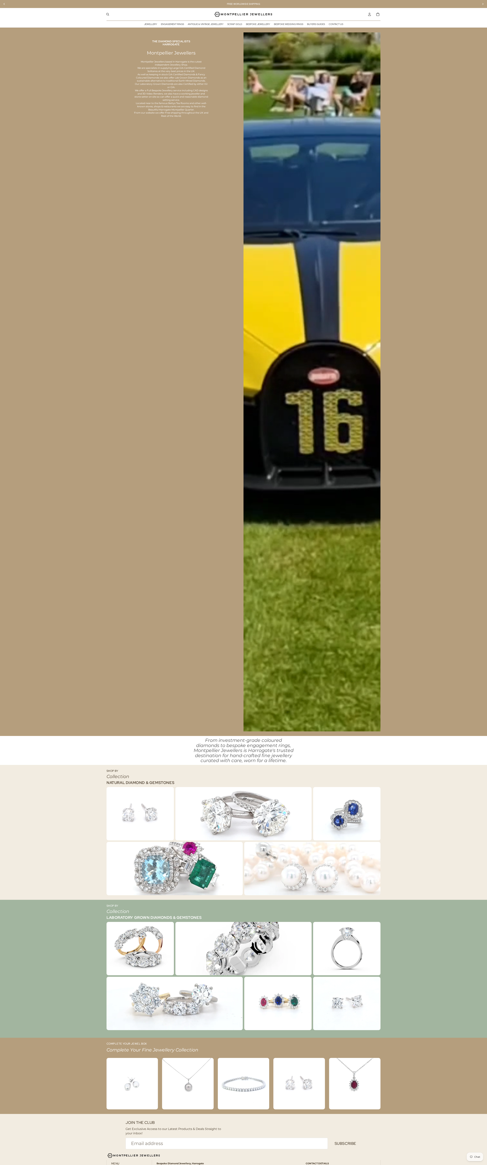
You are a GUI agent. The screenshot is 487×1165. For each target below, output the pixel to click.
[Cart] (378, 14)
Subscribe (345, 1143)
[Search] (107, 14)
